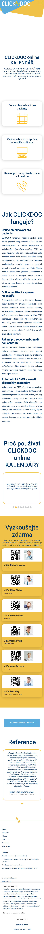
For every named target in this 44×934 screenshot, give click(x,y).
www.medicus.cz (7, 881)
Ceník (3, 839)
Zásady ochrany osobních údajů (14, 913)
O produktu (5, 832)
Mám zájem (6, 846)
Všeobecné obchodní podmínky (12, 865)
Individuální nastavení (22, 929)
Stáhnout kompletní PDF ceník (22, 723)
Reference (5, 843)
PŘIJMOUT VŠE (22, 919)
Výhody (4, 836)
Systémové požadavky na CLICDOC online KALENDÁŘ (20, 868)
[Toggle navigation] (41, 3)
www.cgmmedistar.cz (9, 878)
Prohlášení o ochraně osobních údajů (14, 856)
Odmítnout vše (22, 925)
